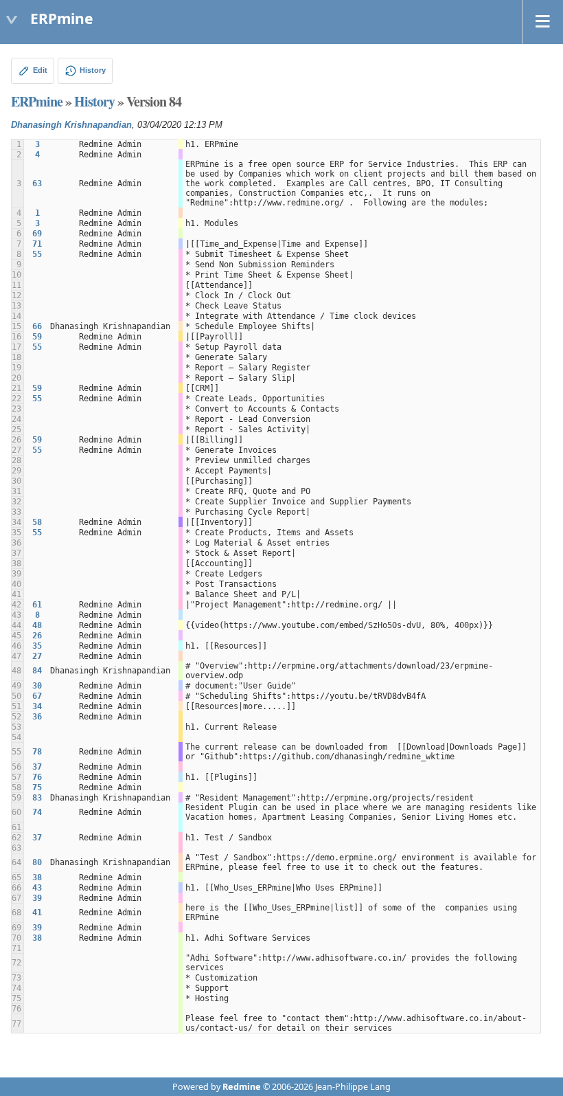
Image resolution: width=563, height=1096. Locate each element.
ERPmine (36, 101)
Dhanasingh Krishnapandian (71, 125)
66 (37, 326)
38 (37, 877)
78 (37, 752)
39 (37, 898)
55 (37, 254)
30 (37, 686)
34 (37, 706)
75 (37, 787)
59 (37, 337)
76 (37, 777)
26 (37, 635)
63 (37, 183)
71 (37, 244)
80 (37, 862)
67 (37, 696)
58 (37, 522)
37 (37, 767)
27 (37, 656)
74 (37, 812)
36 (37, 717)
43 (37, 888)
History (94, 101)
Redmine (241, 1087)
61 (37, 604)
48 (37, 625)
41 (37, 912)
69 (37, 233)
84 (37, 670)
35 (37, 646)
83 (37, 798)
